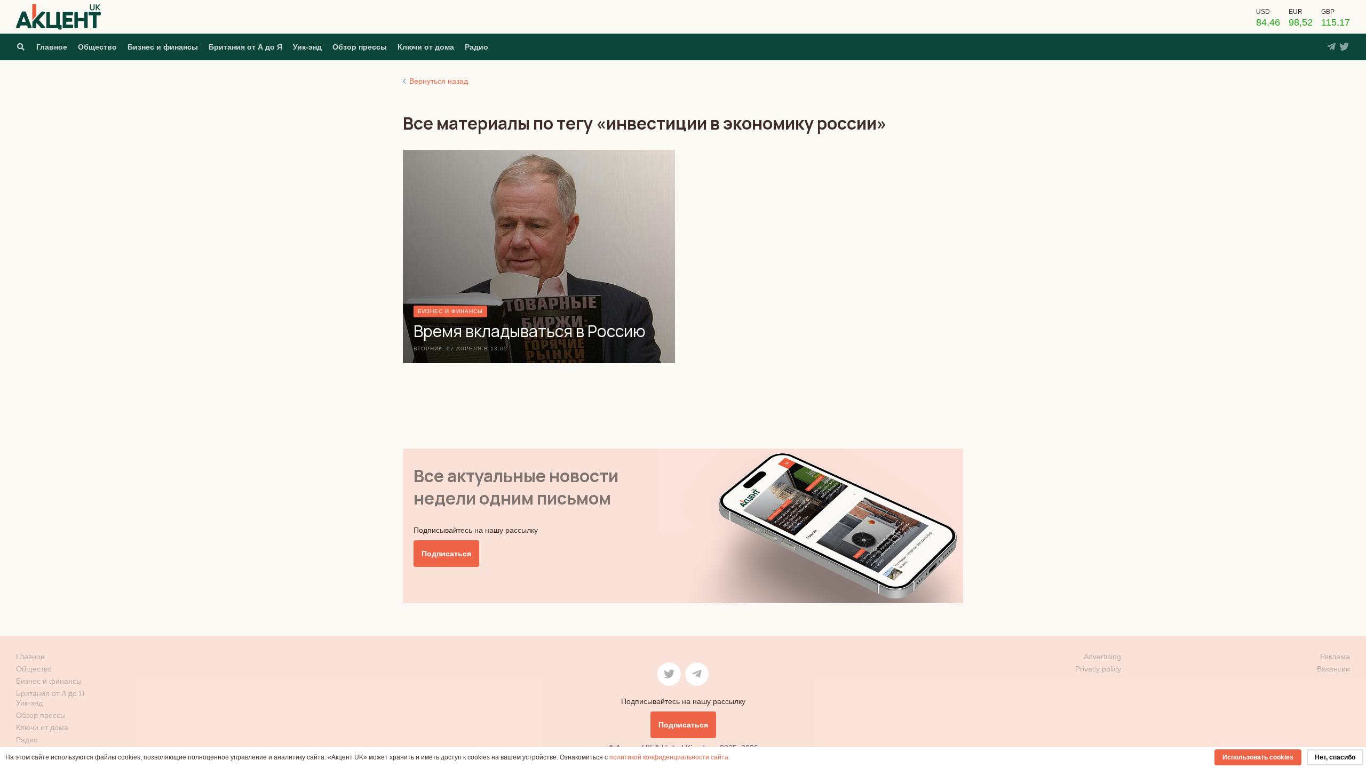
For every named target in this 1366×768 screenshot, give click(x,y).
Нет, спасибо (1335, 757)
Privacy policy (1098, 669)
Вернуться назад (438, 81)
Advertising (1102, 656)
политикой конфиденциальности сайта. (669, 757)
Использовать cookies (1257, 757)
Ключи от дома (426, 47)
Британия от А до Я (245, 47)
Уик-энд (307, 47)
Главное (51, 47)
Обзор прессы (359, 47)
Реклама (1335, 656)
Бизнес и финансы (163, 47)
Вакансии (1333, 669)
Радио (476, 47)
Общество (97, 47)
